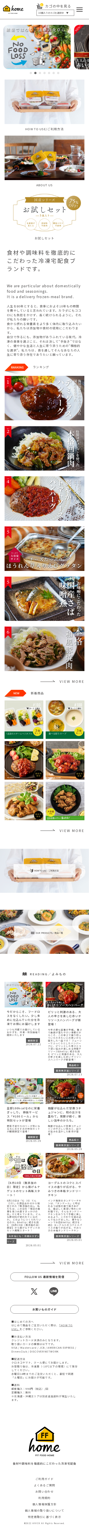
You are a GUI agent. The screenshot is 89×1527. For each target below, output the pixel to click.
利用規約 (44, 1498)
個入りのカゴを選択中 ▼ (53, 12)
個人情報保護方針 (44, 1504)
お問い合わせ (44, 1491)
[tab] (31, 73)
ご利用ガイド (44, 1479)
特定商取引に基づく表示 (44, 1517)
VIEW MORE (72, 681)
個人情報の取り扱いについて (44, 1510)
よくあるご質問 (44, 1485)
